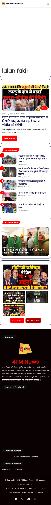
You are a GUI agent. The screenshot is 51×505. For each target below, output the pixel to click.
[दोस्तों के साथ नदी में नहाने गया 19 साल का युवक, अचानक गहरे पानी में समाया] (9, 159)
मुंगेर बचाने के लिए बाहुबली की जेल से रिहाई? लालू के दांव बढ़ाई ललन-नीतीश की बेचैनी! (25, 121)
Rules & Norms (14, 493)
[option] (26, 241)
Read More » (9, 138)
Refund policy (27, 493)
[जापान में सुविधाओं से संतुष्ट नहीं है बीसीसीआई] (9, 185)
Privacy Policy (20, 488)
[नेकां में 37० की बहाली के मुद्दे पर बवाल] (9, 208)
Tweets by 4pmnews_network (25, 456)
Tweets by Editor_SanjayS (12, 469)
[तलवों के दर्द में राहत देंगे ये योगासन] (9, 196)
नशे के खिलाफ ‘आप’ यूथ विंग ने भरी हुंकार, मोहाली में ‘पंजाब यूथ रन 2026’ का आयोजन (25, 251)
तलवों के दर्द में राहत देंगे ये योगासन (32, 193)
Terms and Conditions (37, 488)
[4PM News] (12, 3)
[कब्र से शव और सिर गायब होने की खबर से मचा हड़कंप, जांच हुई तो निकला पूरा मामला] (9, 172)
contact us (39, 493)
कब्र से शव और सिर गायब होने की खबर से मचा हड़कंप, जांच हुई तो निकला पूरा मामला (33, 171)
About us (9, 488)
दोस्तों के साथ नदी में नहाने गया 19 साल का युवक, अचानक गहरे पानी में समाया (32, 159)
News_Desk (8, 114)
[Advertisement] (25, 36)
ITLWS (30, 484)
